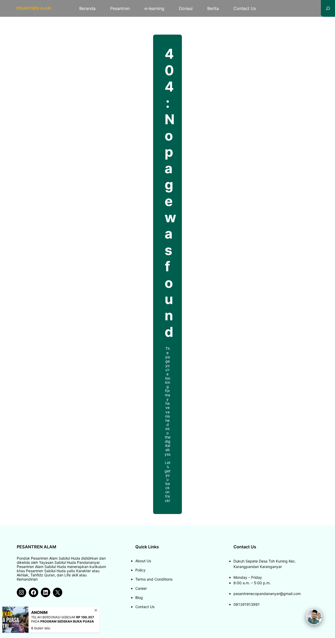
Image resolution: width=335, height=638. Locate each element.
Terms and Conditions (153, 579)
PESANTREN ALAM (33, 8)
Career (141, 588)
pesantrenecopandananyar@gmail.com (267, 593)
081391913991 (246, 604)
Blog (139, 597)
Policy (140, 570)
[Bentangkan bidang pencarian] (328, 8)
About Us (143, 561)
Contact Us (144, 606)
